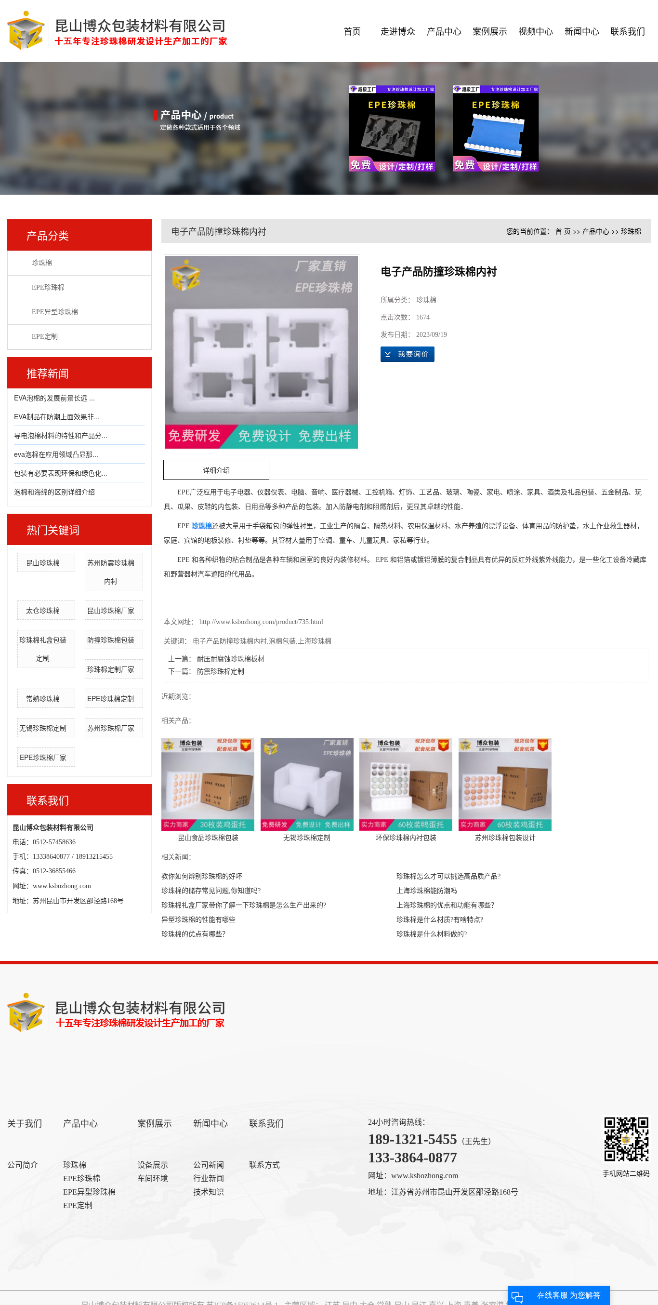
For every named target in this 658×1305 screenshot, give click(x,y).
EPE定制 (45, 336)
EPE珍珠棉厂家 (43, 757)
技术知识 (208, 1192)
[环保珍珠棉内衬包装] (405, 783)
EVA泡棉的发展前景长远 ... (54, 397)
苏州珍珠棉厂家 (110, 727)
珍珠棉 (42, 262)
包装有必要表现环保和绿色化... (60, 473)
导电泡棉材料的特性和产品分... (60, 435)
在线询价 (407, 354)
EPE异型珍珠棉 (55, 312)
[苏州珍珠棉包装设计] (505, 783)
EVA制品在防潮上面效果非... (57, 416)
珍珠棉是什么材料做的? (431, 934)
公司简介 (22, 1165)
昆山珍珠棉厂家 (110, 610)
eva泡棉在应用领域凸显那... (56, 454)
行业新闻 (208, 1178)
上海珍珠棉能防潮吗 (426, 890)
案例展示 (490, 31)
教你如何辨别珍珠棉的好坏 (201, 876)
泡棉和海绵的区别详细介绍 (54, 491)
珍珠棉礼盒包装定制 (42, 649)
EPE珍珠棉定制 (110, 698)
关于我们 (24, 1124)
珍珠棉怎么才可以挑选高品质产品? (448, 876)
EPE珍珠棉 (48, 287)
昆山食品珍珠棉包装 (208, 837)
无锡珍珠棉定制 (42, 727)
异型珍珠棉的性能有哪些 (198, 919)
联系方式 (264, 1165)
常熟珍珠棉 (43, 698)
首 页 (563, 231)
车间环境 (152, 1178)
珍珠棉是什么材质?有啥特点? (439, 919)
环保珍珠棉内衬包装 (406, 837)
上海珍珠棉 (314, 641)
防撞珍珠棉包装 (110, 639)
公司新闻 (208, 1165)
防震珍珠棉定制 (220, 671)
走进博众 (398, 31)
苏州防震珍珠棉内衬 (110, 572)
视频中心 (535, 31)
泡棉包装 (282, 641)
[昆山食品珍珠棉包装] (207, 783)
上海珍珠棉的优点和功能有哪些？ (447, 905)
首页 (352, 31)
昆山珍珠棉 (43, 562)
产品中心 (444, 31)
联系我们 (627, 31)
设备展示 (152, 1165)
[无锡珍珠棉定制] (307, 783)
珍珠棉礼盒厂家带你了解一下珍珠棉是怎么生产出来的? (243, 905)
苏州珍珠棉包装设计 (505, 837)
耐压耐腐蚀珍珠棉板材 (230, 659)
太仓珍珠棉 (43, 610)
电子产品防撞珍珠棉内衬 (230, 641)
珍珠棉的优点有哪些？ (195, 934)
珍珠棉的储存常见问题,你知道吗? (211, 890)
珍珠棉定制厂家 (110, 669)
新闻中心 (582, 31)
